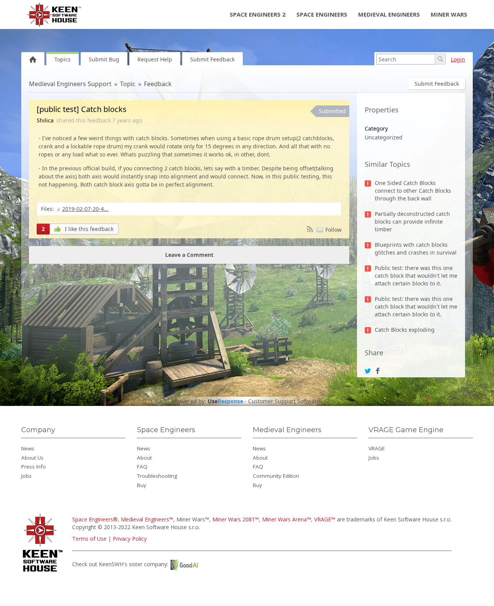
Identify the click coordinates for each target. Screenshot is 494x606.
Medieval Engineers (389, 14)
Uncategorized (384, 137)
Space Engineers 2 (258, 14)
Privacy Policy (130, 538)
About (144, 457)
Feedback (158, 84)
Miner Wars (449, 14)
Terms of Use (89, 538)
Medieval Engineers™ (147, 519)
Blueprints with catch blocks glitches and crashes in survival (416, 248)
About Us (32, 457)
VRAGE (377, 448)
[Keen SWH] (43, 572)
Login (458, 59)
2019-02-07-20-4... (85, 208)
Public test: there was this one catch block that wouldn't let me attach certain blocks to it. (416, 275)
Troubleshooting (157, 475)
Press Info (33, 466)
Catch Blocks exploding (405, 329)
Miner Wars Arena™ (286, 519)
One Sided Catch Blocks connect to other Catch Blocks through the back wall (413, 190)
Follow (333, 229)
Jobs (26, 475)
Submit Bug (104, 59)
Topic (127, 84)
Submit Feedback (212, 59)
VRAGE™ (324, 519)
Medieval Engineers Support (70, 84)
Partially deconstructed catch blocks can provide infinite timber (412, 221)
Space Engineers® (95, 519)
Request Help (154, 59)
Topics (62, 59)
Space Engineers (321, 14)
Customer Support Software (284, 401)
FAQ (142, 466)
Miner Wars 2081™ (235, 519)
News (27, 448)
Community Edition (276, 475)
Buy (141, 485)
